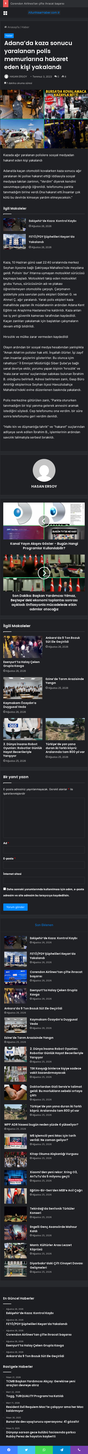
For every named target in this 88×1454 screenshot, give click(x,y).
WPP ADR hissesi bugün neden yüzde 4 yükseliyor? (41, 1125)
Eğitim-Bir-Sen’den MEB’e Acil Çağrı (56, 1190)
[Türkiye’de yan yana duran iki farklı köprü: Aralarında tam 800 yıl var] (65, 729)
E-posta (9, 858)
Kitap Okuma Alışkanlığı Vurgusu (54, 1154)
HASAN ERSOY (18, 76)
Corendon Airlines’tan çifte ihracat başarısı (37, 3)
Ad (6, 843)
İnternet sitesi (12, 873)
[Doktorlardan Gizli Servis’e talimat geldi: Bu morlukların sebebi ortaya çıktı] (15, 1092)
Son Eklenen (44, 925)
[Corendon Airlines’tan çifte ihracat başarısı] (15, 977)
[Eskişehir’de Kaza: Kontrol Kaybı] (14, 224)
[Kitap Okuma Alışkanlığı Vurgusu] (15, 1159)
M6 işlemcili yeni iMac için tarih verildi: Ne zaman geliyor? (53, 1138)
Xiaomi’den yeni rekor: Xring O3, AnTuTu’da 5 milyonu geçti (54, 1174)
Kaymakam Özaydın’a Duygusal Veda (19, 705)
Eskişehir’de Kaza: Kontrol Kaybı (52, 221)
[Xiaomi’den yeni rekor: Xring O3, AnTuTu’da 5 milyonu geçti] (15, 1177)
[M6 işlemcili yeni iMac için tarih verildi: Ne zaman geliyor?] (15, 1141)
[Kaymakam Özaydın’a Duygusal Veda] (22, 688)
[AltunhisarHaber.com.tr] (44, 12)
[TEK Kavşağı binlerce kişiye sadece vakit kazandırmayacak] (15, 1074)
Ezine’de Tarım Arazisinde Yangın (65, 681)
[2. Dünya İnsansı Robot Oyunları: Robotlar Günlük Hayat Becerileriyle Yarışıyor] (22, 729)
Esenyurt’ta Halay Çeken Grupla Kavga (21, 664)
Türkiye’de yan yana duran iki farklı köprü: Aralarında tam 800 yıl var (65, 748)
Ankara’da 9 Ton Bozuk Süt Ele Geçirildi (63, 640)
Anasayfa (13, 27)
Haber (25, 27)
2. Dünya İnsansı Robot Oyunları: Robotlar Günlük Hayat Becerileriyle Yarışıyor (22, 750)
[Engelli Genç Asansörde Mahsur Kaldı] (15, 1232)
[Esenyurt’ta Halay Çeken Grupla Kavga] (22, 647)
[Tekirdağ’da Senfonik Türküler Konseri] (15, 1214)
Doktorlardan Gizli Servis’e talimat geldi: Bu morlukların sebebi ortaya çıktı (56, 1091)
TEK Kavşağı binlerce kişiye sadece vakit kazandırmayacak (55, 1070)
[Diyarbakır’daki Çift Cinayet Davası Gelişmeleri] (15, 1269)
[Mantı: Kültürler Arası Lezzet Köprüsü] (15, 1250)
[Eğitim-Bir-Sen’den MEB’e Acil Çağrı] (15, 1196)
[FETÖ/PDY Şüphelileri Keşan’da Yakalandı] (14, 241)
